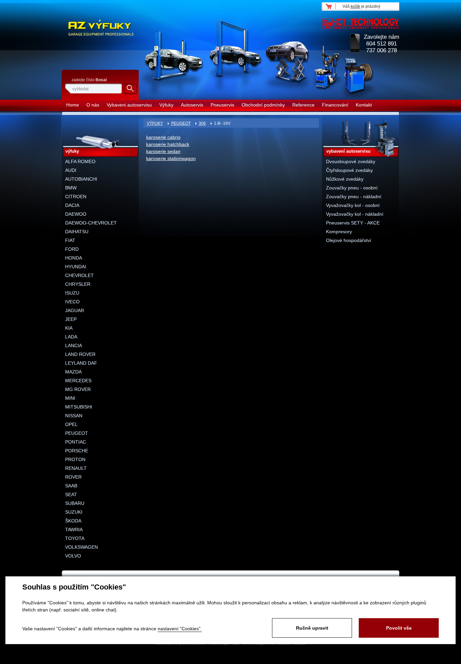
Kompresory (339, 231)
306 (202, 123)
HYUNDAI (75, 266)
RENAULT (76, 468)
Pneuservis (222, 105)
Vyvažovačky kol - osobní (353, 205)
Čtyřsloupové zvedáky (349, 170)
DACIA (72, 205)
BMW (71, 187)
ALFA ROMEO (80, 161)
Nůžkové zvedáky (344, 179)
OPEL (71, 424)
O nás (92, 105)
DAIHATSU (76, 231)
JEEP (71, 319)
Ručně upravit (312, 628)
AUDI (70, 170)
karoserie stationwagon (171, 158)
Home (72, 105)
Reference (303, 105)
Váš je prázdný (361, 6)
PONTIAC (75, 442)
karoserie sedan (163, 151)
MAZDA (73, 371)
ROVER (73, 477)
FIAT (70, 240)
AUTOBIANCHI (81, 179)
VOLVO (73, 556)
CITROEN (75, 196)
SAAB (71, 485)
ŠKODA (73, 520)
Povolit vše (399, 628)
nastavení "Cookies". (180, 628)
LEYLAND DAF (81, 363)
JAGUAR (74, 310)
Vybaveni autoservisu (129, 105)
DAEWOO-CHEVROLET (91, 222)
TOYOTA (74, 538)
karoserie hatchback (167, 144)
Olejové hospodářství (348, 240)
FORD (72, 249)
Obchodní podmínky (263, 105)
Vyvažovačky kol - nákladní (354, 214)
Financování (335, 105)
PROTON (75, 459)
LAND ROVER (80, 354)
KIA (69, 328)
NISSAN (73, 415)
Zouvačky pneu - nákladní (353, 196)
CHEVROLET (79, 275)
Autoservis (192, 105)
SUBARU (74, 503)
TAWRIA (74, 529)
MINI (70, 398)
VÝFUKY (155, 123)
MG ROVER (78, 389)
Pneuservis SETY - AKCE (353, 222)
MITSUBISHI (78, 407)
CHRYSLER (77, 284)
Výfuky (166, 105)
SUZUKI (73, 512)
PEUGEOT (181, 123)
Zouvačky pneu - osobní (352, 187)
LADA (71, 336)
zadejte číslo (89, 80)
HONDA (73, 258)
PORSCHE (76, 450)
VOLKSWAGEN (81, 547)
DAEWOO (75, 214)
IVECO (72, 301)
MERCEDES (78, 380)
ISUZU (72, 293)
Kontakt (364, 105)
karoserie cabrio (163, 137)
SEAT (71, 494)
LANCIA (73, 345)
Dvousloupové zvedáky (350, 161)
